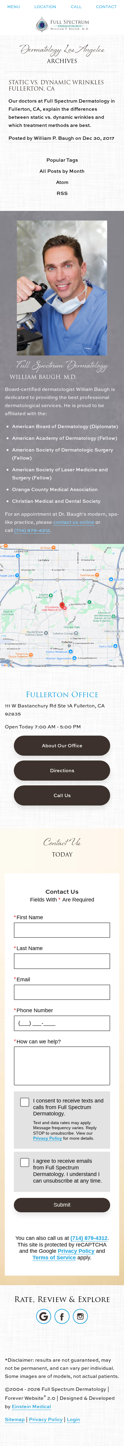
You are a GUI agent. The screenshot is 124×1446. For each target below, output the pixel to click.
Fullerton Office (62, 694)
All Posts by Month (62, 171)
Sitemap (15, 1419)
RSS (62, 193)
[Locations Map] (62, 605)
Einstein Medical (31, 1406)
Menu (13, 6)
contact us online (73, 522)
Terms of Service (54, 1258)
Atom (62, 182)
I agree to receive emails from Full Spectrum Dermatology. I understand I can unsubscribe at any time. (67, 1171)
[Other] (43, 1316)
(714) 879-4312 (32, 530)
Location (45, 6)
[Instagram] (80, 1316)
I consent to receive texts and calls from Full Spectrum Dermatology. (68, 1119)
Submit (62, 1205)
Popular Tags (62, 160)
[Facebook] (62, 1316)
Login (73, 1419)
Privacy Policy (47, 1138)
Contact (106, 6)
